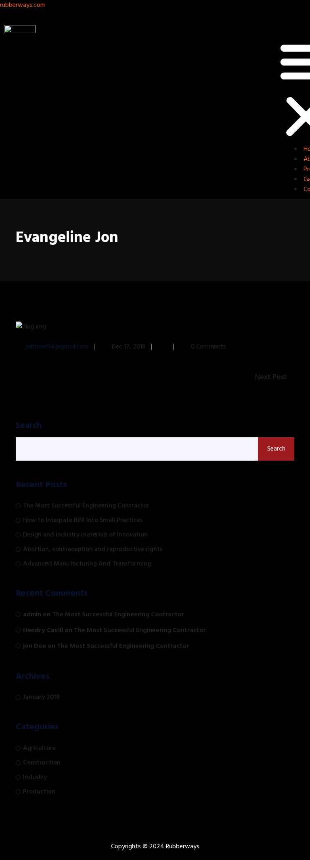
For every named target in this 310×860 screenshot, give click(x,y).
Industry (35, 777)
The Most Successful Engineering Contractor (86, 506)
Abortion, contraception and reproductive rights (92, 549)
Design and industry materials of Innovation (85, 535)
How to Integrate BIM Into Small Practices (82, 520)
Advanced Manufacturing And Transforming (87, 564)
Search (29, 426)
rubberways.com (23, 5)
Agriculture (39, 748)
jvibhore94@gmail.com (56, 347)
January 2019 (41, 697)
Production (39, 792)
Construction (42, 763)
